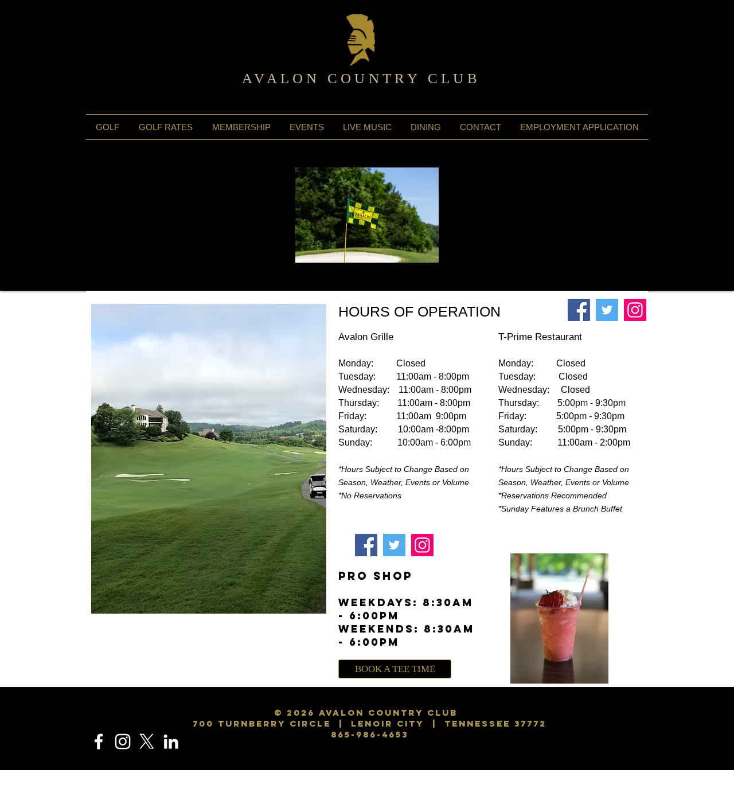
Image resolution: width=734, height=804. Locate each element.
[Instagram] (635, 310)
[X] (146, 741)
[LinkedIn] (171, 741)
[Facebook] (579, 310)
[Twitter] (607, 310)
